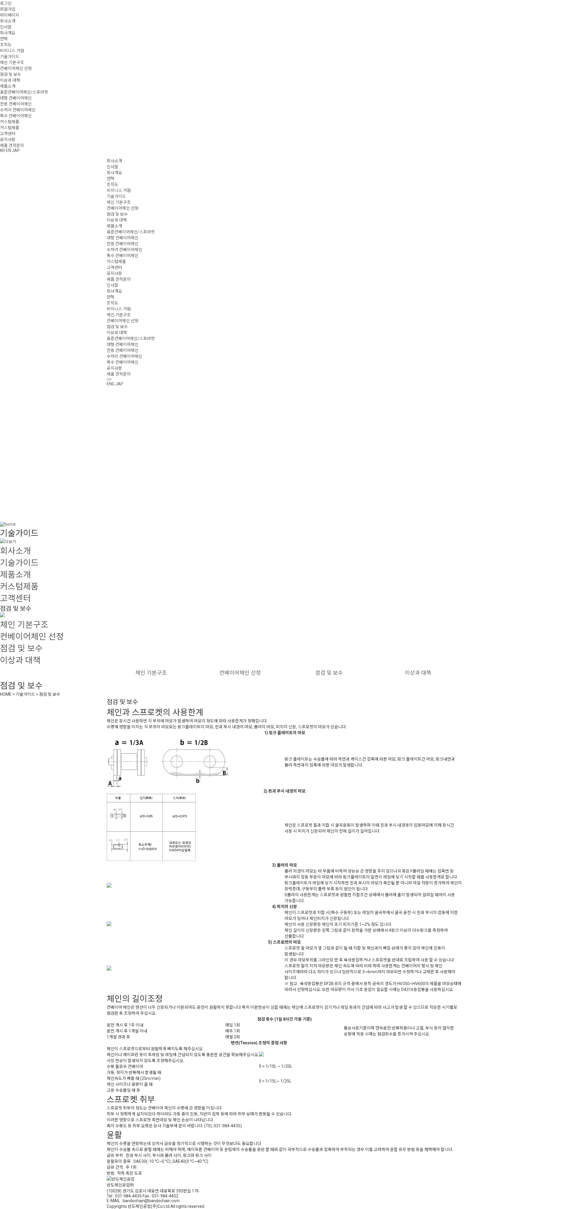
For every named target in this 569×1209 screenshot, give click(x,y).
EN (8, 150)
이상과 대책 (10, 80)
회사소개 (7, 21)
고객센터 (7, 133)
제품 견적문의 (12, 145)
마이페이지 (9, 15)
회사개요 (7, 33)
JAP (16, 150)
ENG (110, 383)
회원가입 (7, 9)
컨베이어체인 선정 (16, 68)
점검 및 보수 (10, 74)
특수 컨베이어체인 (16, 115)
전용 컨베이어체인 (16, 104)
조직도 (6, 44)
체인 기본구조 (12, 62)
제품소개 (7, 86)
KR (2, 150)
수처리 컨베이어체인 (18, 110)
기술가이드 (9, 56)
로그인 (6, 3)
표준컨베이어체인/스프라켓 (24, 92)
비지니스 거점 (12, 50)
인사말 (6, 27)
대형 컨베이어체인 (16, 98)
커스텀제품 (9, 121)
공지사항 (7, 139)
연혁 (4, 38)
